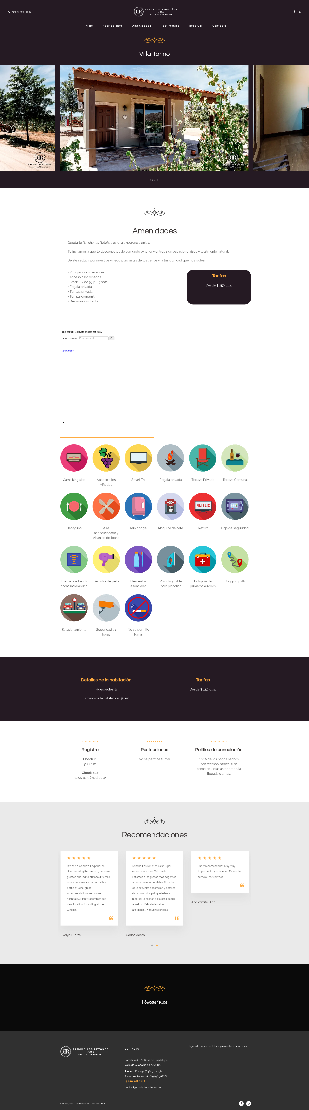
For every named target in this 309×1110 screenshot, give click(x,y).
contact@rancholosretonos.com (144, 1087)
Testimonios (170, 26)
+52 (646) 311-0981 (151, 1071)
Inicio (89, 26)
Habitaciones (113, 26)
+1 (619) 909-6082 (157, 1076)
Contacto (219, 26)
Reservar (196, 26)
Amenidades (141, 26)
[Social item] (293, 11)
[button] (151, 944)
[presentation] (73, 118)
